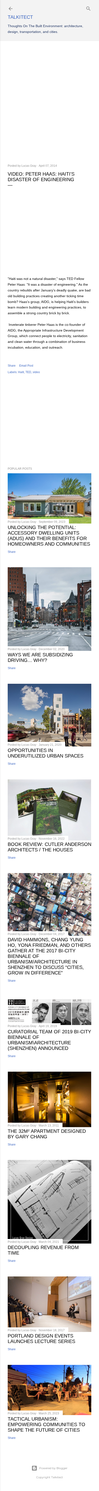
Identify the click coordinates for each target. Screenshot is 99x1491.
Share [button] (12, 365)
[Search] (88, 7)
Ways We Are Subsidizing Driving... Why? (40, 657)
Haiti (21, 372)
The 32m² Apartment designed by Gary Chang (47, 1133)
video (36, 372)
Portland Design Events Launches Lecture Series (41, 1338)
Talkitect (20, 17)
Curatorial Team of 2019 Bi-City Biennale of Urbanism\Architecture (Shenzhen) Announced (49, 1040)
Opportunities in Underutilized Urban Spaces (45, 753)
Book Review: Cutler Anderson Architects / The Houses (49, 847)
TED (28, 372)
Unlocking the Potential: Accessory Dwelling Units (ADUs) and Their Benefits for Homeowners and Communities (49, 536)
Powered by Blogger (53, 1468)
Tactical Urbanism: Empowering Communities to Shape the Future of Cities (46, 1424)
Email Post (26, 365)
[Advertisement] (49, 102)
